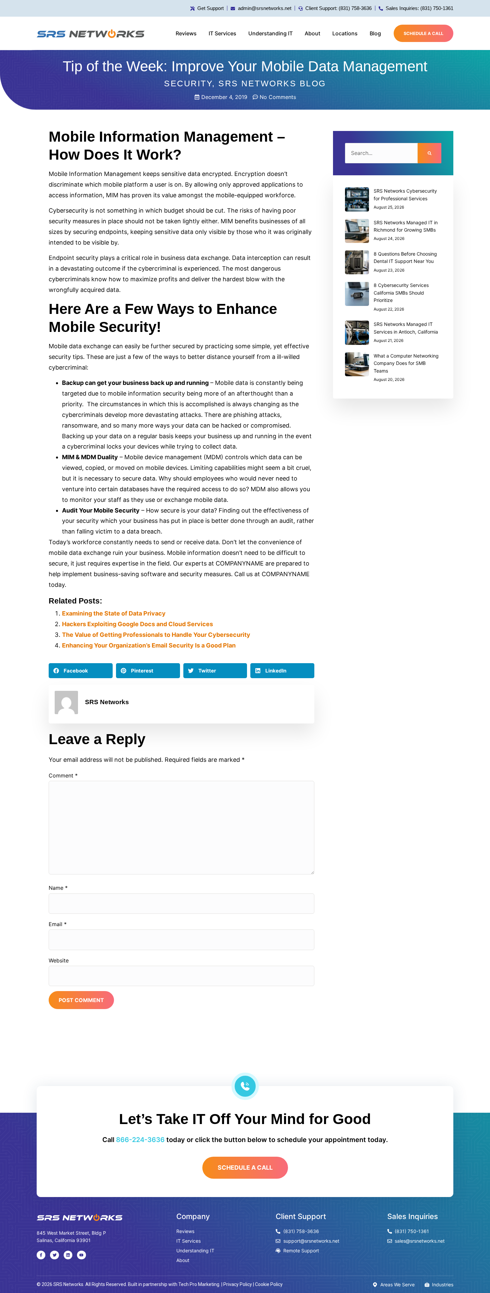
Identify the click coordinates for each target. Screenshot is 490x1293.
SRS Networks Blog (272, 83)
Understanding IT (270, 33)
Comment (63, 775)
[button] (81, 670)
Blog (375, 33)
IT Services (222, 33)
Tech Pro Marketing (198, 1284)
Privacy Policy (237, 1284)
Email (58, 924)
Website (59, 960)
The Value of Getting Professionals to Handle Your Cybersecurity (156, 634)
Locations (345, 33)
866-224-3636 (140, 1140)
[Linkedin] (68, 1255)
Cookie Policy (269, 1284)
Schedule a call (423, 33)
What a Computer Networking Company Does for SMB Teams (406, 363)
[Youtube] (81, 1255)
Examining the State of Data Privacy (114, 613)
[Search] (429, 153)
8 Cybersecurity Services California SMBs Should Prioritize (401, 292)
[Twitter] (54, 1255)
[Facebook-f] (41, 1255)
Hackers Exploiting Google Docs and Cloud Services (137, 624)
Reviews (186, 33)
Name (58, 887)
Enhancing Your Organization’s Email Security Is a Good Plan (149, 645)
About (312, 33)
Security (188, 83)
